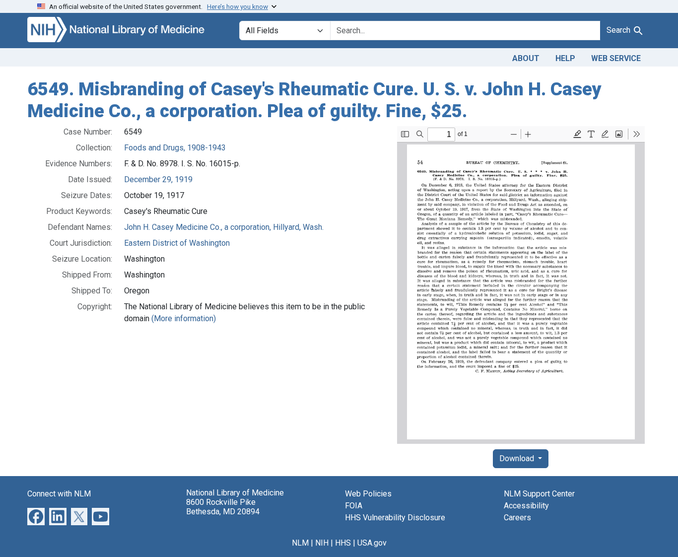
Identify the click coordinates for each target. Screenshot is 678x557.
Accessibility (526, 505)
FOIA (353, 505)
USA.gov (372, 543)
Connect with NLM (59, 493)
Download (517, 458)
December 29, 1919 (158, 179)
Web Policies (368, 493)
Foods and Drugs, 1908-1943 (175, 147)
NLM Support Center (539, 493)
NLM (300, 543)
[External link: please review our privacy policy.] (36, 516)
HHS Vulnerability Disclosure (395, 517)
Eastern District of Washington (177, 243)
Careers (517, 517)
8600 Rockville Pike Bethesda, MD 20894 (223, 506)
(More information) (183, 318)
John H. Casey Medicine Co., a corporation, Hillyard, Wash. (224, 227)
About (526, 58)
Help (565, 58)
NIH (322, 543)
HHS (343, 543)
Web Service (616, 58)
